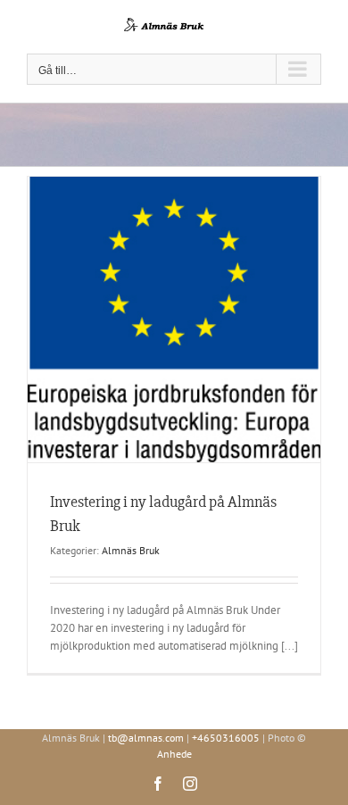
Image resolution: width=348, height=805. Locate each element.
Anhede (174, 753)
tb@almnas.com (146, 737)
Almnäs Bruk (131, 550)
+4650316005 (226, 737)
